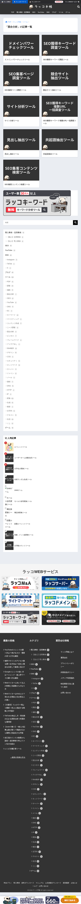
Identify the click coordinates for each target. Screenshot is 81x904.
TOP (12, 12)
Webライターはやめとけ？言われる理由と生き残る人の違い (15, 697)
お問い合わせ (66, 693)
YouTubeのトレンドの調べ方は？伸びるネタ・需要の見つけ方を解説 (15, 653)
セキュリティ (13, 361)
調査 (10, 286)
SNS (48, 12)
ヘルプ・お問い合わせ (40, 886)
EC (9, 311)
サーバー (11, 369)
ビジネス (11, 336)
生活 (10, 419)
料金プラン (8, 883)
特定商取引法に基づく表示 (67, 685)
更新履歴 (66, 883)
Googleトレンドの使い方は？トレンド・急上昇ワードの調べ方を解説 (15, 675)
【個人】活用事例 (15, 237)
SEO (33, 12)
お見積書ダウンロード (53, 883)
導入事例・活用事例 (23, 12)
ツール (61, 12)
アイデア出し (13, 344)
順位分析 (11, 294)
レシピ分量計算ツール (13, 749)
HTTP (10, 390)
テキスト (11, 415)
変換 (10, 398)
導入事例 (16, 883)
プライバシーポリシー (67, 664)
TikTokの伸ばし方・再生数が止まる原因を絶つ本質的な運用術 (15, 719)
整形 (10, 407)
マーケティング (14, 319)
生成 (10, 402)
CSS (10, 357)
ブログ (54, 12)
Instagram (12, 260)
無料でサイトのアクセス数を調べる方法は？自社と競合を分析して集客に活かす (15, 664)
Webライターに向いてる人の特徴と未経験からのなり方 (15, 686)
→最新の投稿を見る (17, 757)
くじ (10, 423)
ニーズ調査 (12, 327)
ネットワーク (13, 365)
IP (9, 394)
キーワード (12, 315)
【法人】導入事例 (15, 241)
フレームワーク (14, 340)
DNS (10, 386)
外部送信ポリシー (67, 672)
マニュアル (40, 883)
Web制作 (12, 348)
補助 (10, 290)
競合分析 (11, 332)
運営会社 (64, 658)
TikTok (10, 264)
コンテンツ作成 (14, 323)
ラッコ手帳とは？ (67, 652)
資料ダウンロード (27, 883)
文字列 (11, 411)
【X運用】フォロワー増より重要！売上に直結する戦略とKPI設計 (15, 708)
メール (11, 377)
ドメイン (11, 373)
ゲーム (68, 12)
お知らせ (74, 883)
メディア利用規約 (67, 678)
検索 (75, 222)
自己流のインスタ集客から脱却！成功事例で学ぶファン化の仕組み (15, 741)
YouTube (41, 12)
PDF (10, 282)
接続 (10, 382)
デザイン (11, 352)
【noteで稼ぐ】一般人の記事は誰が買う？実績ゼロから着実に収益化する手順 (15, 730)
